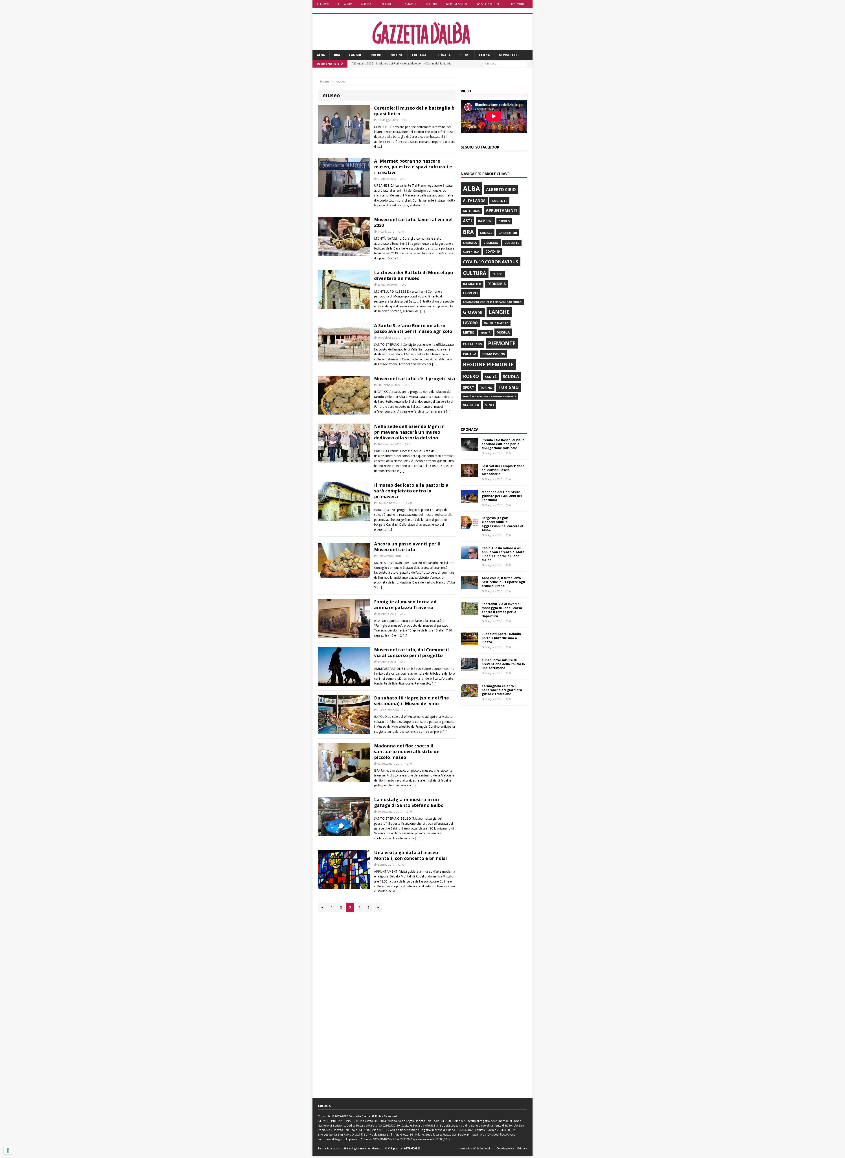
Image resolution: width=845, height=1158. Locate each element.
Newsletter (509, 55)
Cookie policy (505, 1148)
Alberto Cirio (501, 189)
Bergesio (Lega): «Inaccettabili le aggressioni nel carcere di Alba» (502, 524)
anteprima (471, 211)
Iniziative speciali (457, 4)
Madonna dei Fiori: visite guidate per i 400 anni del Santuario (502, 496)
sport (468, 387)
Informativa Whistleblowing (475, 1148)
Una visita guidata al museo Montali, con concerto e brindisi (410, 855)
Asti (467, 220)
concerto (512, 242)
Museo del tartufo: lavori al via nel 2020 (413, 222)
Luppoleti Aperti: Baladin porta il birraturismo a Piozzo (501, 638)
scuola (511, 376)
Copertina (471, 251)
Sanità (491, 377)
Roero (376, 55)
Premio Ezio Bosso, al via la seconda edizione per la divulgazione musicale (503, 444)
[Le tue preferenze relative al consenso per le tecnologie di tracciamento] (8, 1150)
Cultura (419, 55)
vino (489, 405)
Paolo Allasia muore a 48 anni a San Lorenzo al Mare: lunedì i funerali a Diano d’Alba (503, 554)
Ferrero (470, 293)
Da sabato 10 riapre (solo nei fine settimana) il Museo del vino (411, 701)
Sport (465, 55)
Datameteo (472, 284)
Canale (486, 233)
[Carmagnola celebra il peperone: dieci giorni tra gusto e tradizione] (469, 694)
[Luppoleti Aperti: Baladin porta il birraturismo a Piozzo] (469, 642)
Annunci (410, 4)
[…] (379, 146)
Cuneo (497, 274)
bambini (485, 221)
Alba (321, 55)
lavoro (470, 322)
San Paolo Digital (349, 1134)
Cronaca (443, 55)
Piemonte (502, 343)
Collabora (345, 4)
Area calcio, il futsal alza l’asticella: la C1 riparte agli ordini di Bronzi (503, 582)
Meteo (468, 332)
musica (503, 332)
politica (469, 354)
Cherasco (470, 243)
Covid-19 (492, 251)
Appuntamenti (501, 210)
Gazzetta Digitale (489, 4)
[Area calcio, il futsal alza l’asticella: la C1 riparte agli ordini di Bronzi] (469, 587)
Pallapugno (472, 344)
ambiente (499, 201)
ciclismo (490, 242)
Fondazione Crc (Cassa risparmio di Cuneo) (492, 302)
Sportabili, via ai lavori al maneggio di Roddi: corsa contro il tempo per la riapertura (502, 610)
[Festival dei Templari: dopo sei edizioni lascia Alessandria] (469, 475)
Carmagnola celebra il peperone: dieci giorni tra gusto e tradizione (502, 690)
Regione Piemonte (488, 364)
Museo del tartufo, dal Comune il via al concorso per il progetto (411, 652)
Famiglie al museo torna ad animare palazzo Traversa (405, 604)
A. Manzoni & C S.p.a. (383, 1148)
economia (496, 284)
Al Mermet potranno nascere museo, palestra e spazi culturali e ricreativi (413, 166)
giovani (473, 312)
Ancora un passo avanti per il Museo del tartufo (407, 546)
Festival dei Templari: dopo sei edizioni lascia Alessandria (503, 470)
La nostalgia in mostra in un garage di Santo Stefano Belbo (409, 802)
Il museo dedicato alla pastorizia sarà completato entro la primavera (411, 490)
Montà (485, 332)
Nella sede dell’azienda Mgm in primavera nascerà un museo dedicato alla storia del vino (409, 432)
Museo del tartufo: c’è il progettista (414, 379)
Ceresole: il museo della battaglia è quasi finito (414, 111)
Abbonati (367, 4)
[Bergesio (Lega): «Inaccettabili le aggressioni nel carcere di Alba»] (469, 527)
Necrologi (389, 4)
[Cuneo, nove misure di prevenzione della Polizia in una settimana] (469, 668)
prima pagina (493, 354)
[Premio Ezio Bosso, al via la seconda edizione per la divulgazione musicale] (469, 448)
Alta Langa (474, 200)
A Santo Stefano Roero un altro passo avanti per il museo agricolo (413, 328)
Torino (486, 387)
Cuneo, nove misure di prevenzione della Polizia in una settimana (503, 664)
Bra (337, 55)
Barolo (504, 221)
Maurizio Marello (496, 323)
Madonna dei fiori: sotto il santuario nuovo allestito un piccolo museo (407, 751)
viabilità (471, 405)
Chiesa (484, 55)
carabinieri (507, 233)
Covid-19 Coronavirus (490, 262)
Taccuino (430, 4)
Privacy (522, 1148)
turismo (508, 387)
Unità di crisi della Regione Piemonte (489, 396)
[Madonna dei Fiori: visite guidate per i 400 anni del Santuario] (469, 501)
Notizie (396, 55)
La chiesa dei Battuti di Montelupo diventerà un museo (413, 275)
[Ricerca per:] (505, 63)
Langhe (355, 55)
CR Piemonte (518, 4)
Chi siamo (323, 4)
